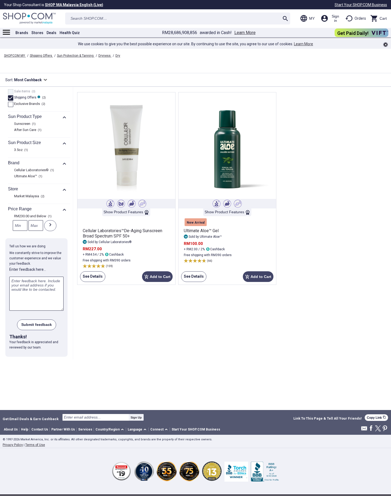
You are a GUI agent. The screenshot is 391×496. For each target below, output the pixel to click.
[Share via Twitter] (378, 428)
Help (24, 429)
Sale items (24, 91)
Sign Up (136, 417)
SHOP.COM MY (15, 56)
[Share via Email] (364, 429)
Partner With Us (63, 429)
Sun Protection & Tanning (75, 56)
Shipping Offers (41, 56)
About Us (11, 429)
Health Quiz (70, 33)
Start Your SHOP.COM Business (361, 5)
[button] (110, 429)
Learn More (245, 33)
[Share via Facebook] (371, 428)
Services (85, 429)
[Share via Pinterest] (385, 428)
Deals (51, 33)
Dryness (104, 56)
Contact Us (39, 429)
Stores (37, 33)
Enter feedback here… (27, 269)
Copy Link (376, 418)
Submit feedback (36, 324)
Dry (117, 56)
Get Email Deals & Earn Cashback (31, 419)
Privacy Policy (13, 445)
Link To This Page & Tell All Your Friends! (327, 418)
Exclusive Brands (29, 104)
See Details (91, 278)
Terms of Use (35, 445)
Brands (21, 33)
